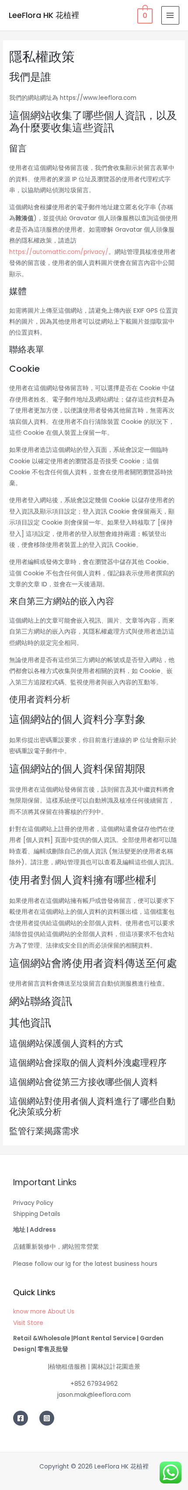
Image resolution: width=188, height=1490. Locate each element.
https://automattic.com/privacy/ (58, 252)
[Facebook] (20, 1418)
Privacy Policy (33, 1203)
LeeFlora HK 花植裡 (44, 15)
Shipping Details (36, 1214)
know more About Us (43, 1311)
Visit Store (28, 1323)
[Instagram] (46, 1418)
